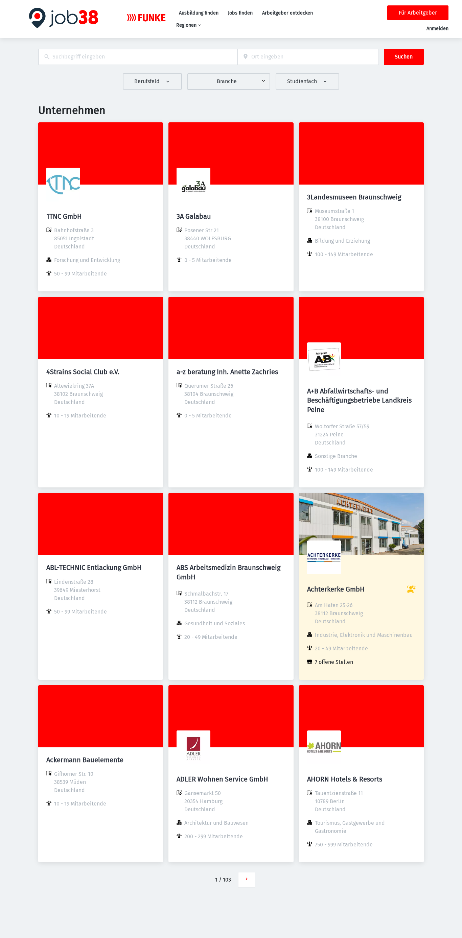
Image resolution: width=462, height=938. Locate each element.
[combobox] (137, 57)
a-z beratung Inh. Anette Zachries (227, 372)
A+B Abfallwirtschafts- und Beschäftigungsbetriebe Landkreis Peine (359, 400)
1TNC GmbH (64, 216)
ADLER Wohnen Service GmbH (222, 779)
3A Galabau (194, 216)
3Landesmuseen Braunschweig (354, 197)
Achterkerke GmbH (336, 589)
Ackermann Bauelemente (84, 760)
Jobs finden (240, 13)
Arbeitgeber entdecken (287, 13)
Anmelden (437, 28)
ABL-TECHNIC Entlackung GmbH (94, 567)
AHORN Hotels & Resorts (344, 779)
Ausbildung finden (198, 13)
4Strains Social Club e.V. (82, 372)
